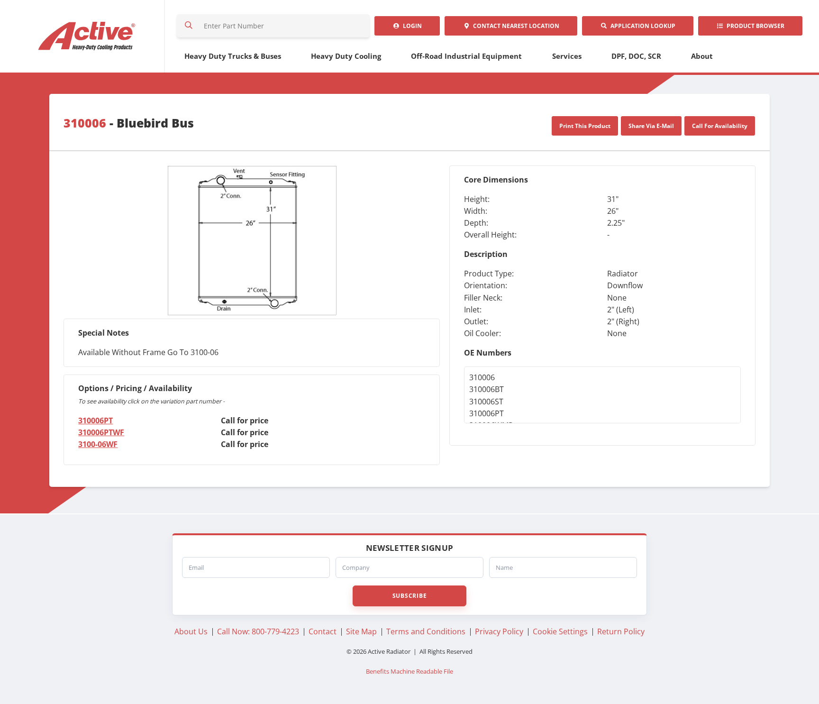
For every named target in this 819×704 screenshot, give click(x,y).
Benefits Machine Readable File (409, 671)
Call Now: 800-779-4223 (258, 631)
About (702, 56)
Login (411, 26)
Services (567, 56)
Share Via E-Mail (651, 126)
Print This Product (584, 126)
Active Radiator (87, 36)
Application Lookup (641, 26)
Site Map (361, 631)
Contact (514, 26)
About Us (191, 631)
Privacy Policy (499, 631)
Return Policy (621, 631)
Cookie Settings (560, 631)
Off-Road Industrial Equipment (466, 56)
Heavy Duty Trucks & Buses (232, 56)
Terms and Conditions (425, 631)
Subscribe (409, 596)
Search (189, 25)
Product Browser (754, 26)
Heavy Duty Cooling (346, 56)
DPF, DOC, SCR (636, 56)
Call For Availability (719, 126)
